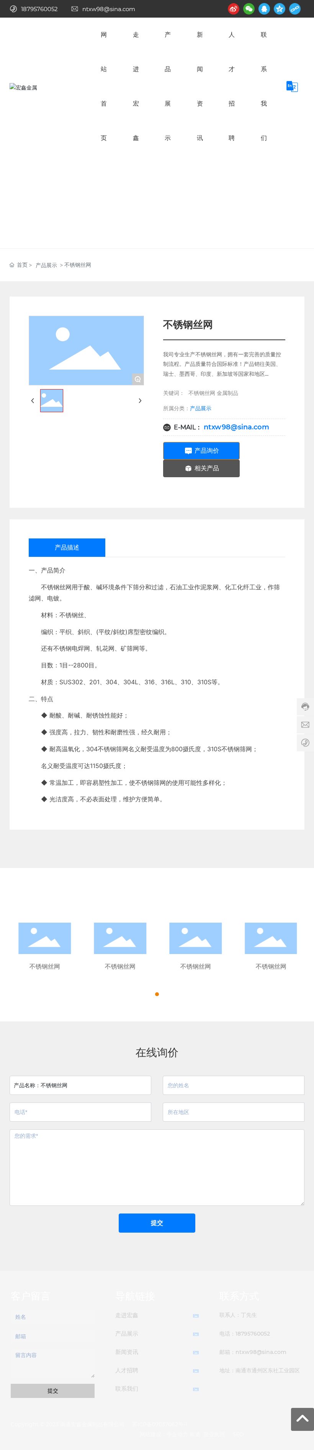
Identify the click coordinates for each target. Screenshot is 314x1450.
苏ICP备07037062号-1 (159, 1424)
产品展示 (46, 265)
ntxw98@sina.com (108, 9)
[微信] (249, 9)
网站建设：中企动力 (164, 1434)
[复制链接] (295, 9)
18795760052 (39, 9)
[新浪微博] (233, 9)
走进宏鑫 (126, 1315)
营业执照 (214, 1434)
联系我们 (126, 1388)
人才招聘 (126, 1370)
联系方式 (239, 1296)
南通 (195, 1434)
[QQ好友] (264, 9)
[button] (150, 994)
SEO (238, 1434)
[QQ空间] (279, 9)
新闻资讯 (126, 1351)
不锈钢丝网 (44, 966)
